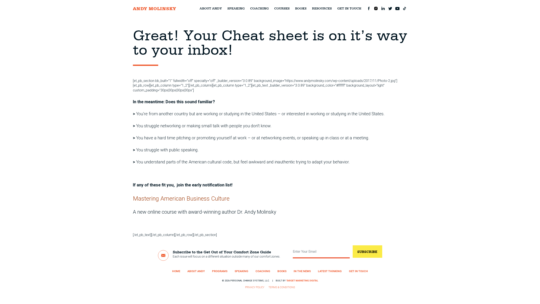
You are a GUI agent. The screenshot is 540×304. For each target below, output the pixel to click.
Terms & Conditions (282, 287)
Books (300, 8)
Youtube (397, 8)
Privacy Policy (254, 287)
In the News (302, 271)
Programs (219, 271)
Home (176, 271)
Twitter (390, 8)
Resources (322, 8)
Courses (282, 8)
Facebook (368, 8)
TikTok (404, 8)
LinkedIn (383, 8)
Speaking (236, 8)
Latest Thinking (330, 271)
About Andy (211, 8)
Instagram (375, 8)
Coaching (259, 8)
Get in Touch (349, 8)
